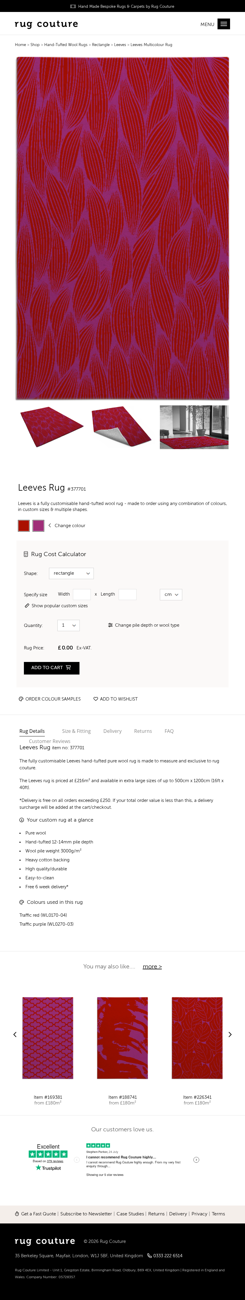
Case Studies (130, 1214)
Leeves (120, 45)
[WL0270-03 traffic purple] (38, 526)
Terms (218, 1214)
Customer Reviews (50, 741)
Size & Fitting (76, 731)
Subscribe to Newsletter (86, 1214)
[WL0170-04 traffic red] (24, 526)
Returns (143, 731)
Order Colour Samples (52, 699)
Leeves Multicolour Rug (151, 45)
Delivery (112, 731)
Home (20, 45)
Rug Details (32, 731)
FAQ (169, 731)
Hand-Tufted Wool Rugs (66, 45)
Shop (35, 45)
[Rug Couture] (46, 24)
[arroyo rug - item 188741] (122, 1038)
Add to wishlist (118, 699)
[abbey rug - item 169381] (48, 1038)
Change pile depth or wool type (147, 625)
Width (64, 594)
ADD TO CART (47, 668)
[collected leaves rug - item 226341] (197, 1038)
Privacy (199, 1214)
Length (108, 594)
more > (152, 967)
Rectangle (101, 45)
